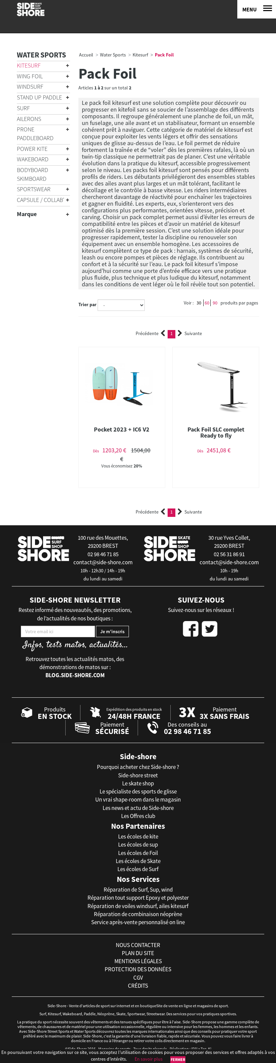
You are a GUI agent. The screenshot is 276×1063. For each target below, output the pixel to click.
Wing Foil (30, 76)
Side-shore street (138, 775)
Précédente (147, 333)
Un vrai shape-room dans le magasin (138, 799)
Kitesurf (29, 65)
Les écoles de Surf (138, 869)
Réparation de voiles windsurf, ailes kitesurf (138, 906)
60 (207, 303)
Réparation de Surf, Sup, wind (138, 889)
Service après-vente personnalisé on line (138, 922)
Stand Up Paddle (39, 97)
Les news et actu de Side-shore (138, 808)
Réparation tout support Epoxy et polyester (138, 897)
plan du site (138, 953)
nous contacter (138, 945)
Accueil (86, 55)
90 (215, 303)
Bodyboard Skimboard (32, 174)
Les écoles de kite (138, 836)
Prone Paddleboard (35, 133)
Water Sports (41, 54)
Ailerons (29, 119)
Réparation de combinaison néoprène (138, 914)
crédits (138, 985)
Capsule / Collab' (40, 200)
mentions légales (138, 961)
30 (199, 303)
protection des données (138, 969)
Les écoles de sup (138, 844)
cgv (138, 977)
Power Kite (32, 149)
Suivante (193, 333)
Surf (23, 108)
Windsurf (30, 86)
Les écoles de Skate (138, 861)
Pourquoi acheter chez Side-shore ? (138, 767)
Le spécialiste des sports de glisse (138, 791)
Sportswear (33, 189)
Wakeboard (32, 159)
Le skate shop (138, 783)
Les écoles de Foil (138, 853)
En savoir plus (149, 1059)
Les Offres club (138, 816)
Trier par (87, 304)
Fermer (178, 1059)
